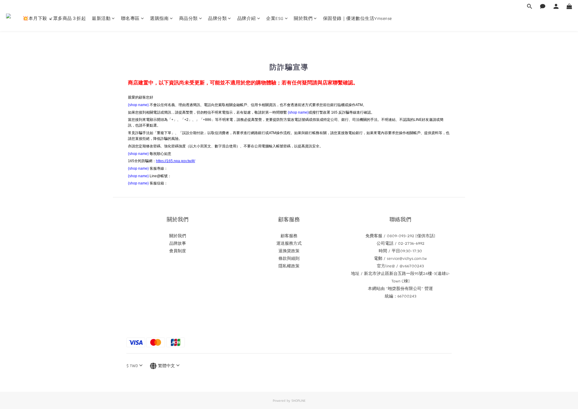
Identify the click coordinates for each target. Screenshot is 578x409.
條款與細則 (289, 258)
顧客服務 (289, 235)
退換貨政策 (289, 250)
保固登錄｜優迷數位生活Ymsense (357, 18)
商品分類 (188, 18)
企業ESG (275, 18)
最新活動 (101, 18)
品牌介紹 (246, 18)
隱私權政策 (289, 266)
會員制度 (177, 250)
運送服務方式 (289, 243)
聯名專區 (130, 18)
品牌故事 (177, 243)
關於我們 (303, 18)
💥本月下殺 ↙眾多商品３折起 (54, 18)
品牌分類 (217, 18)
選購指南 (159, 18)
